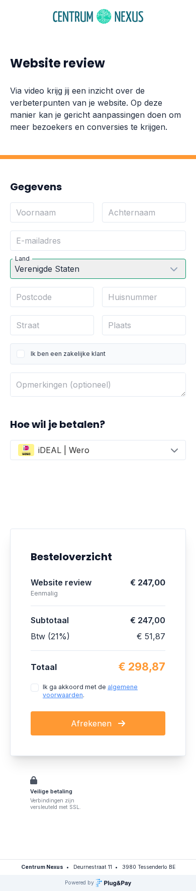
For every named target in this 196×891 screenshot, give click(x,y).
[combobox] (98, 450)
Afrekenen (92, 723)
